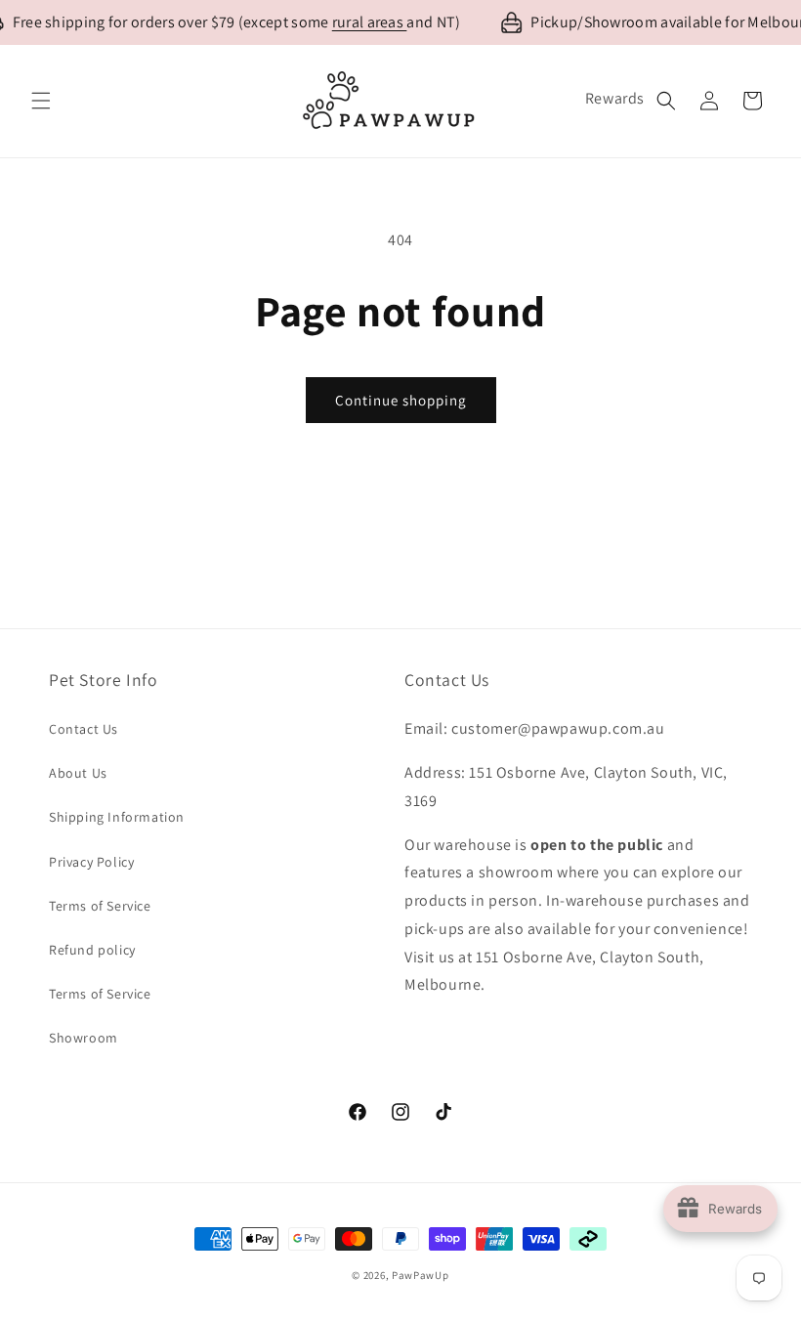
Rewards (615, 98)
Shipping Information (117, 817)
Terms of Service (100, 906)
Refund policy (92, 949)
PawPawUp (420, 1275)
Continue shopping (401, 400)
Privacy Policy (91, 862)
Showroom (83, 1037)
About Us (78, 773)
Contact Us (83, 729)
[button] (41, 100)
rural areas (369, 22)
